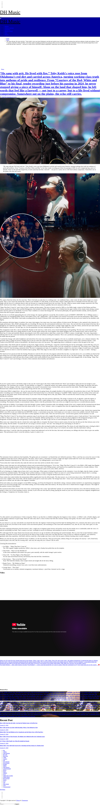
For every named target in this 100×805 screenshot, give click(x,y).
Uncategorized (6, 787)
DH (4, 760)
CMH (4, 757)
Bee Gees (5, 756)
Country (7, 29)
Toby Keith (6, 784)
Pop (6, 33)
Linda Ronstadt (7, 768)
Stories (4, 780)
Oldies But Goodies (8, 775)
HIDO (4, 766)
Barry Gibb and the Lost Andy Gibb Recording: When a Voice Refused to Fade (19, 727)
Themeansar (25, 800)
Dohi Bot (4, 97)
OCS (4, 774)
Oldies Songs (9, 28)
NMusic (5, 773)
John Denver (6, 767)
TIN (4, 782)
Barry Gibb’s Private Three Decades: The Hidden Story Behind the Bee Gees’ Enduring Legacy (22, 736)
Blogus (18, 800)
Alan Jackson (6, 753)
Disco (7, 34)
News (2, 69)
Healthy (5, 764)
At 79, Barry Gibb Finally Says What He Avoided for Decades (14, 741)
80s (4, 750)
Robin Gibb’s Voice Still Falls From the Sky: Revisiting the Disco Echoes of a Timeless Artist (22, 745)
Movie (4, 770)
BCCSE (5, 754)
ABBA (5, 752)
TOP (4, 785)
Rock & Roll (9, 31)
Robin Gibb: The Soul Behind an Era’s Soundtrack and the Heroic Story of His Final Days (21, 732)
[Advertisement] (47, 57)
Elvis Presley (6, 761)
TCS (4, 781)
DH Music (10, 12)
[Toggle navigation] (0, 18)
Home (7, 26)
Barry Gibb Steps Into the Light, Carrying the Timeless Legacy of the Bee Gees (18, 723)
